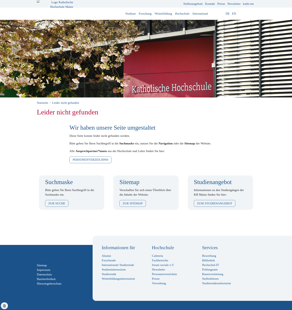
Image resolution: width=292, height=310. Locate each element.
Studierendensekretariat (216, 283)
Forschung (145, 13)
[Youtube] (49, 254)
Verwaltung (159, 283)
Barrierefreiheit (46, 279)
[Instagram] (43, 254)
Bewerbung (209, 255)
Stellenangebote (193, 3)
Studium (130, 13)
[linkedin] (54, 254)
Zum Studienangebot (214, 203)
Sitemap (42, 265)
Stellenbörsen (210, 278)
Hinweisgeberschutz (49, 283)
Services (210, 247)
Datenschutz (44, 274)
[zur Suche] (252, 13)
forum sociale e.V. (163, 265)
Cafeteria (157, 255)
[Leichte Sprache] (239, 13)
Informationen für (118, 247)
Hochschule (182, 13)
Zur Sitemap (133, 203)
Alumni (106, 255)
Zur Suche (56, 203)
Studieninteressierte (114, 269)
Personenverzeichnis (90, 159)
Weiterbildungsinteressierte (118, 278)
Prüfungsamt (210, 269)
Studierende (109, 274)
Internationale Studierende (118, 265)
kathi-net (248, 3)
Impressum (43, 270)
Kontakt (210, 3)
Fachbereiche (160, 260)
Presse (221, 3)
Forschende (109, 260)
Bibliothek (208, 260)
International (200, 13)
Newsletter (234, 3)
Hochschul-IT (210, 265)
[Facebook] (38, 254)
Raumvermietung (212, 274)
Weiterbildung (163, 13)
